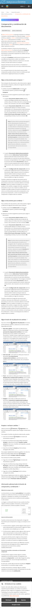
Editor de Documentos (6, 14)
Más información (14, 595)
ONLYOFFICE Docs (6, 30)
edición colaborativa (16, 30)
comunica (6, 39)
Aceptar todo (16, 605)
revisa (10, 44)
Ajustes (23, 600)
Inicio (2, 12)
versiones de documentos (23, 43)
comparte (28, 36)
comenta (23, 39)
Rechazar (8, 600)
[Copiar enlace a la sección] (24, 80)
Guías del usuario (15, 12)
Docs (7, 12)
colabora (13, 38)
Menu (22, 6)
